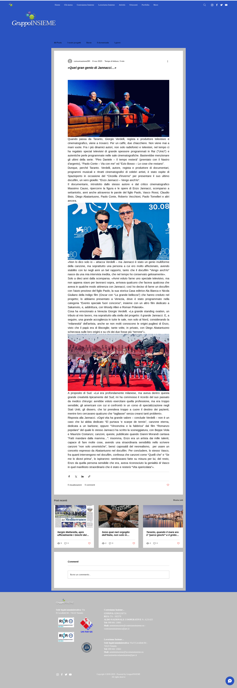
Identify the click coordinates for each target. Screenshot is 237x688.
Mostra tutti (178, 500)
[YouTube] (226, 4)
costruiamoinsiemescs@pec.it (116, 629)
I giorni (117, 42)
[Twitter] (221, 4)
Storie (88, 42)
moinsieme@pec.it (129, 655)
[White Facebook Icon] (61, 674)
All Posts (58, 42)
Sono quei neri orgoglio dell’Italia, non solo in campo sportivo (116, 534)
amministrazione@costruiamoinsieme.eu (126, 625)
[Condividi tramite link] (89, 476)
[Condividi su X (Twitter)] (75, 476)
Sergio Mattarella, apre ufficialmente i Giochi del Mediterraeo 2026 (72, 534)
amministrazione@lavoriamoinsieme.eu (126, 652)
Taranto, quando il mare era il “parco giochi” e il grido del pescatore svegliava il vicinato (162, 534)
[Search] (205, 5)
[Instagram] (212, 4)
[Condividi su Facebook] (69, 476)
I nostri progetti (74, 42)
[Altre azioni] (167, 61)
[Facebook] (216, 4)
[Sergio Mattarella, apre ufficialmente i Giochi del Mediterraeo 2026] (74, 516)
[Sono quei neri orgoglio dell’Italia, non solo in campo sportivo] (119, 516)
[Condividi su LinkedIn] (82, 476)
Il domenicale (103, 42)
